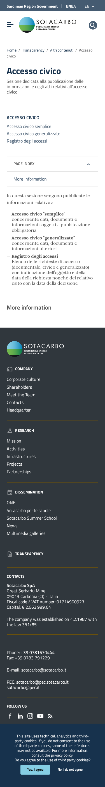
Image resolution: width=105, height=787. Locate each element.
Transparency (33, 50)
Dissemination (29, 492)
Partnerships (19, 471)
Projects (14, 464)
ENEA (71, 6)
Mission (14, 440)
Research (24, 430)
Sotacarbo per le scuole (29, 510)
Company (24, 369)
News (12, 525)
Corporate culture (23, 379)
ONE (11, 502)
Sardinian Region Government (32, 6)
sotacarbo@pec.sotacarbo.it (42, 682)
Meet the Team (21, 394)
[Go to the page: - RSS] (50, 715)
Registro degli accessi (27, 140)
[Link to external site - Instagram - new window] (30, 715)
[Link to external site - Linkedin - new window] (20, 715)
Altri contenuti (61, 50)
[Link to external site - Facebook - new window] (10, 715)
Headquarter (19, 409)
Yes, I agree (35, 769)
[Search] (93, 25)
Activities (16, 448)
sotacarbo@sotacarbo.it (43, 669)
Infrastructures (21, 456)
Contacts (15, 402)
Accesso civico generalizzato (33, 133)
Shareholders (19, 387)
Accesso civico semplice (29, 126)
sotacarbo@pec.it (23, 687)
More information (30, 178)
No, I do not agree (70, 769)
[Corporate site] (47, 24)
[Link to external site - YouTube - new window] (40, 715)
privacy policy (62, 755)
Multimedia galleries (26, 533)
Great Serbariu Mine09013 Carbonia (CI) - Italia (32, 593)
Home (12, 50)
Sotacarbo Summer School (32, 518)
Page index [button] (23, 163)
